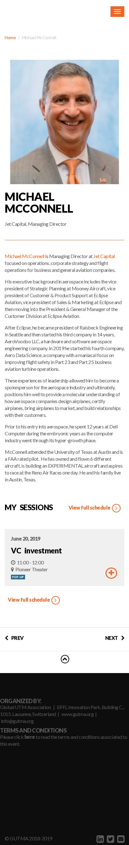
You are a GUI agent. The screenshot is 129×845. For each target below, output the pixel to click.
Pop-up (18, 577)
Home (10, 37)
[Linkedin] (99, 838)
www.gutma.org (77, 714)
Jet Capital (104, 256)
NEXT (111, 638)
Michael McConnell (24, 256)
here (29, 737)
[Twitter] (109, 838)
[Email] (120, 838)
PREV (17, 638)
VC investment (36, 550)
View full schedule (90, 508)
